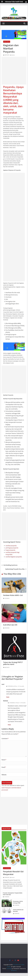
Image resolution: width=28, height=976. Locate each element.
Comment (5, 738)
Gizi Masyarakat (7, 868)
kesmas (13, 55)
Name (4, 760)
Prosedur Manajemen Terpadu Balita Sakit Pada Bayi (12, 893)
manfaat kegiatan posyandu (14, 557)
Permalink (22, 686)
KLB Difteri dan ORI (10, 625)
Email (4, 767)
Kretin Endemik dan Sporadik (18, 910)
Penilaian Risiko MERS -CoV (13, 595)
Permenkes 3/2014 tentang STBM (18, 902)
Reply (7, 697)
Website (4, 775)
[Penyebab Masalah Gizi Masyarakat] (14, 848)
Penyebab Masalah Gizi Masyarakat (13, 873)
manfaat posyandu (11, 545)
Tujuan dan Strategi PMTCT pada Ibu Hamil (13, 663)
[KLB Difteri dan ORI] (14, 605)
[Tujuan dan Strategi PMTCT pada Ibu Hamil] (14, 635)
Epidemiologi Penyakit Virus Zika (14, 569)
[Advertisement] (14, 71)
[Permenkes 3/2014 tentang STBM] (7, 903)
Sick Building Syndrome (10, 565)
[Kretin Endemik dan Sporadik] (7, 911)
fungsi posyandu (10, 550)
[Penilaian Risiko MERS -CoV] (14, 578)
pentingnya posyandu (12, 548)
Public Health (6, 41)
